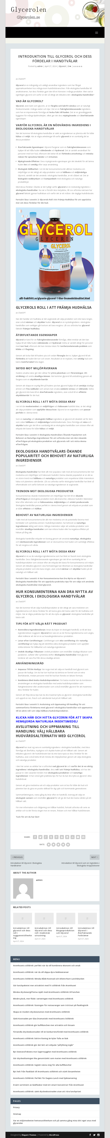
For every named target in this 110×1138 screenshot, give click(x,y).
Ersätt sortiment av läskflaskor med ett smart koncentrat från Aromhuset (48, 1085)
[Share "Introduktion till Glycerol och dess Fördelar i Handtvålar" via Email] (78, 837)
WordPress (54, 1135)
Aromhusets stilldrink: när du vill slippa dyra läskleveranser (41, 972)
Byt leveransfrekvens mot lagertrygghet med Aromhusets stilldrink (45, 1051)
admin (40, 66)
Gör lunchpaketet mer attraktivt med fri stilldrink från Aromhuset (44, 985)
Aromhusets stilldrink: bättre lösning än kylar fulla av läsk (40, 1038)
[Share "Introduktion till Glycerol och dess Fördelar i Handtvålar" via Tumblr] (51, 837)
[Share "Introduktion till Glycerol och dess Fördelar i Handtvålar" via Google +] (45, 837)
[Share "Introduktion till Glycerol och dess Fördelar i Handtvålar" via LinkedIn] (62, 837)
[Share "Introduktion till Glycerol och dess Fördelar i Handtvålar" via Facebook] (35, 837)
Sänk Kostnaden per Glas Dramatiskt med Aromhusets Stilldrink (43, 1018)
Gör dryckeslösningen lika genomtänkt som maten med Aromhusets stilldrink (50, 1058)
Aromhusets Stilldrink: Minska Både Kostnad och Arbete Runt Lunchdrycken (48, 978)
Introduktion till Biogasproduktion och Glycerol (65, 930)
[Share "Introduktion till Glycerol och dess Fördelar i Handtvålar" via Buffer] (67, 837)
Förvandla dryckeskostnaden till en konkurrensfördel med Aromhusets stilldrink (50, 1032)
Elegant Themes (29, 1135)
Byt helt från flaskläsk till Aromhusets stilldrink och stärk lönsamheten (46, 1071)
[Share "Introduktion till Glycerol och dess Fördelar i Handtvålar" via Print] (83, 837)
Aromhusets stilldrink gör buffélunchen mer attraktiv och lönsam (44, 1025)
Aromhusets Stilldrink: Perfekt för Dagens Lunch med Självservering (45, 1078)
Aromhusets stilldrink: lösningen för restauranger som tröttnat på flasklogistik (50, 1005)
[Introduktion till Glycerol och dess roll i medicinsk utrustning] (44, 918)
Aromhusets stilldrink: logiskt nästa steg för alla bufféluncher (42, 1065)
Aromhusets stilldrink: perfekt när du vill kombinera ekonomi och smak (46, 965)
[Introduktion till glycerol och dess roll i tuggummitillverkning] (22, 918)
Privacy (16, 1107)
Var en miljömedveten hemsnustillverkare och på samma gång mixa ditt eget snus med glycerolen (54, 1121)
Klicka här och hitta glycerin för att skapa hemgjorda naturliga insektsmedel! (54, 719)
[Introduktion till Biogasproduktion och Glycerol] (65, 918)
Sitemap (17, 1114)
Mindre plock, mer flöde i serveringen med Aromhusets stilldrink (43, 998)
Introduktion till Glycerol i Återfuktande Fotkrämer (86, 932)
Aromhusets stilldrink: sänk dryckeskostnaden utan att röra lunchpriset (47, 1091)
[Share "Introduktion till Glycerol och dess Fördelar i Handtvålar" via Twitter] (40, 837)
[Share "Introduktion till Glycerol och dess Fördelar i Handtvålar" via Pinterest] (56, 837)
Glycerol (62, 66)
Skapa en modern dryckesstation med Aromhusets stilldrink (41, 1012)
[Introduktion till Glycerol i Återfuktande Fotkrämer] (87, 918)
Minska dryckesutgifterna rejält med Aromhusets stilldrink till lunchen (46, 992)
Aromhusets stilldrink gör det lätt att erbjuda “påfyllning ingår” (43, 1045)
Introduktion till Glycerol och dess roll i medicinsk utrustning (43, 932)
